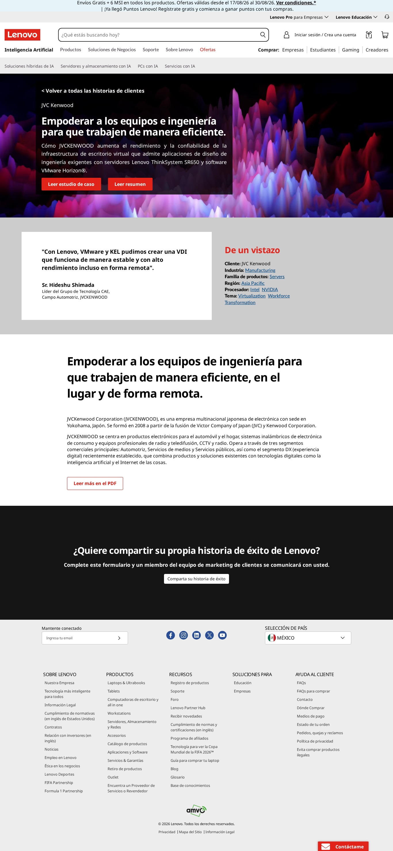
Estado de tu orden (313, 724)
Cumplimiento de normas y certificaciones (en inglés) (194, 727)
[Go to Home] (22, 35)
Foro (175, 699)
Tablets (114, 691)
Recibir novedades (186, 716)
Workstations (119, 713)
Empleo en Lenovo (61, 757)
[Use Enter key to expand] (359, 36)
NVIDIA (270, 289)
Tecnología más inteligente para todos (67, 693)
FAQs (301, 682)
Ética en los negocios (62, 765)
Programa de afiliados (189, 738)
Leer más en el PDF (95, 483)
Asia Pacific (253, 283)
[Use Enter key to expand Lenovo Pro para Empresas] (326, 17)
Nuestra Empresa (59, 682)
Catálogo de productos (127, 743)
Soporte (177, 691)
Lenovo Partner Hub (188, 707)
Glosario (178, 777)
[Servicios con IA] (197, 66)
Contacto (305, 699)
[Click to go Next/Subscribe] (119, 638)
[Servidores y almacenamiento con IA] (133, 66)
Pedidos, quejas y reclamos (320, 732)
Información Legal (60, 704)
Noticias (51, 749)
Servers (277, 276)
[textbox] (308, 637)
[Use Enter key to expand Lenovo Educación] (375, 17)
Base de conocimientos (190, 785)
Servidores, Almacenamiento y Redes (132, 724)
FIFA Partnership (59, 782)
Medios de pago (311, 716)
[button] (387, 16)
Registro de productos (190, 682)
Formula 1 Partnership (64, 790)
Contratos (53, 727)
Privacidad (167, 831)
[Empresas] (305, 49)
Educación (242, 682)
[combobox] (158, 35)
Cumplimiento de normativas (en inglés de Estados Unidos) (70, 716)
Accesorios (117, 735)
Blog (174, 768)
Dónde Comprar (311, 707)
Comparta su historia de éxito (196, 578)
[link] (368, 36)
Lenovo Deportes (59, 774)
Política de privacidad (315, 741)
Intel (255, 289)
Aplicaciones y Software (128, 752)
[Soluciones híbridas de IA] (56, 66)
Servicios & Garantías (125, 760)
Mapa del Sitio (190, 831)
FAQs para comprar (313, 691)
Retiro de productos (125, 768)
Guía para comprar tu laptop (195, 760)
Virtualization (252, 296)
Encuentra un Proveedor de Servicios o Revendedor (131, 788)
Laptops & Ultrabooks (126, 682)
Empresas (242, 691)
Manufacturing (260, 270)
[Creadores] (390, 49)
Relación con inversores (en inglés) (68, 738)
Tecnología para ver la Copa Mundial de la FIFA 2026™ (194, 749)
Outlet (113, 777)
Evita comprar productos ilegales (318, 752)
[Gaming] (361, 49)
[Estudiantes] (337, 49)
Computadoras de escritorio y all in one (133, 702)
